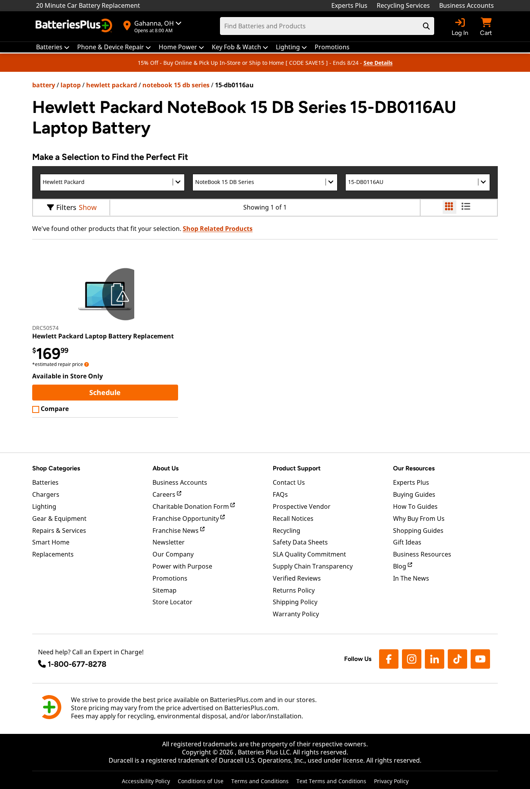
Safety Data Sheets (300, 542)
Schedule (133, 392)
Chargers (45, 494)
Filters (66, 207)
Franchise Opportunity (186, 518)
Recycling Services (403, 5)
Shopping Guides (418, 530)
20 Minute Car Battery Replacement (88, 5)
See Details (378, 62)
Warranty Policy (296, 614)
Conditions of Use (200, 781)
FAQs (280, 494)
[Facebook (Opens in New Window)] (388, 659)
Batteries (45, 482)
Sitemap (164, 590)
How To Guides (415, 506)
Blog (400, 566)
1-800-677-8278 (77, 664)
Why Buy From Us (419, 518)
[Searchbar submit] (426, 26)
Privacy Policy (391, 781)
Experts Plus (349, 5)
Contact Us (289, 482)
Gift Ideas (407, 542)
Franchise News (176, 530)
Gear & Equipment (59, 518)
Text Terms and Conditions (331, 781)
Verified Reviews (297, 578)
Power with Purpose (182, 566)
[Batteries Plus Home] (75, 26)
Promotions (169, 578)
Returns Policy (294, 590)
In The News (411, 578)
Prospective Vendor (302, 506)
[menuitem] (52, 47)
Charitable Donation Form (191, 506)
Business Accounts (466, 5)
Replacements (53, 554)
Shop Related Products (218, 228)
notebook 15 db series (176, 85)
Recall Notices (293, 518)
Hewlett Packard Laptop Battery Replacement (103, 336)
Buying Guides (414, 494)
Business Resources (422, 554)
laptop (71, 85)
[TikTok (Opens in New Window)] (457, 659)
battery (43, 85)
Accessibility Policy (146, 781)
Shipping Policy (295, 602)
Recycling (286, 530)
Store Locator (172, 602)
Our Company (173, 554)
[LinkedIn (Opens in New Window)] (434, 659)
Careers (164, 494)
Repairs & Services (59, 530)
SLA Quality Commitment (309, 554)
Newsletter (168, 542)
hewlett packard (111, 85)
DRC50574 (45, 327)
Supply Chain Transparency (313, 566)
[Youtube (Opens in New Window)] (480, 659)
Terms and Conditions (260, 781)
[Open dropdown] (86, 364)
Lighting (44, 506)
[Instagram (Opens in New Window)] (411, 659)
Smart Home (50, 542)
